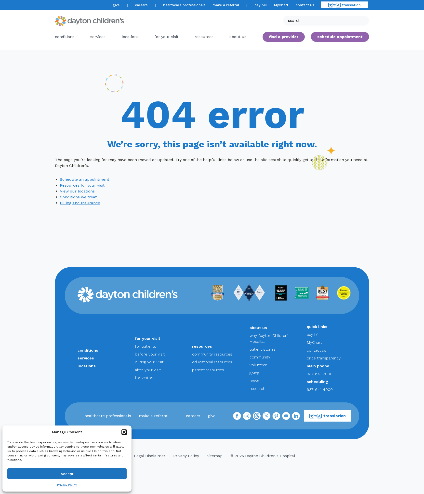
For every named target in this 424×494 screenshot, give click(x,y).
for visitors (144, 377)
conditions (64, 36)
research (257, 388)
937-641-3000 (319, 373)
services (98, 36)
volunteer (258, 365)
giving (254, 372)
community (260, 357)
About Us (237, 36)
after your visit (148, 370)
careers (141, 5)
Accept (67, 474)
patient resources (208, 370)
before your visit (150, 354)
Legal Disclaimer (149, 455)
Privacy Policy (67, 485)
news (254, 380)
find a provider (283, 36)
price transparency (324, 358)
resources (204, 36)
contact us (305, 5)
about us (258, 327)
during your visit (149, 362)
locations (130, 36)
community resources (212, 354)
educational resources (212, 362)
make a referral (225, 5)
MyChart (281, 5)
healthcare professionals (184, 5)
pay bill (260, 5)
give (116, 5)
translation (351, 5)
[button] (124, 432)
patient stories (263, 349)
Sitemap (215, 455)
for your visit (166, 36)
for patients (145, 346)
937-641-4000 (320, 389)
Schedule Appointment (340, 36)
